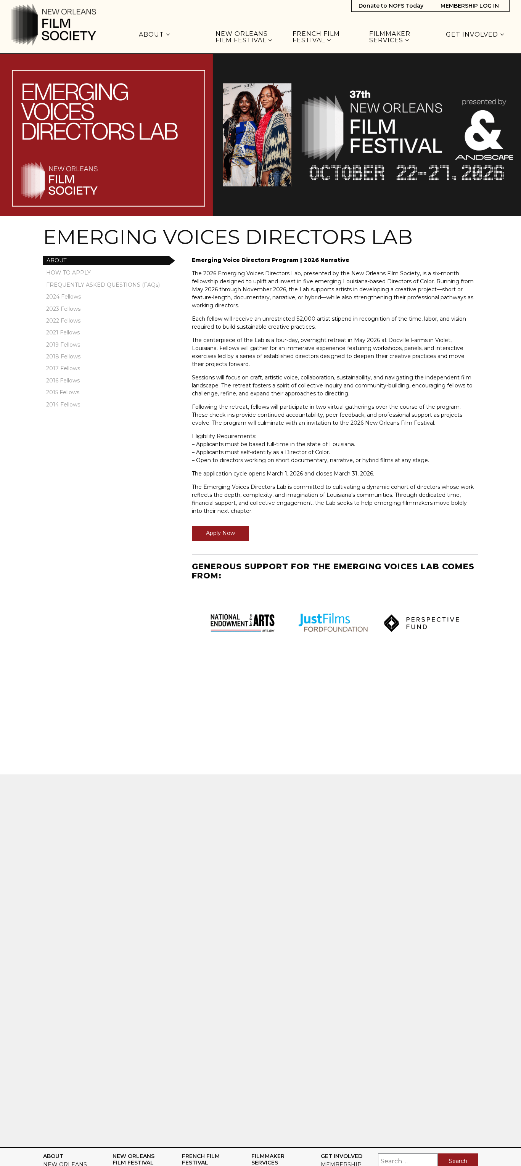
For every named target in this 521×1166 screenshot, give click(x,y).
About (152, 34)
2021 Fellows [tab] (63, 332)
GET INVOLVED (473, 34)
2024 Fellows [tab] (63, 296)
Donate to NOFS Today (391, 5)
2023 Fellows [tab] (63, 308)
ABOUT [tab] (56, 260)
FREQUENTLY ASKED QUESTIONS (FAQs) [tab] (103, 284)
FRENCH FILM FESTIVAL (316, 37)
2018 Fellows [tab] (63, 356)
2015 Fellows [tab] (62, 392)
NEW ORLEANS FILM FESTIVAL (241, 37)
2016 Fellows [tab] (63, 380)
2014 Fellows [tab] (63, 404)
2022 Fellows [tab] (63, 320)
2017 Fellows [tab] (63, 368)
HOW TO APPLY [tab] (68, 272)
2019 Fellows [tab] (63, 344)
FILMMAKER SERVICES (389, 37)
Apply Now (220, 533)
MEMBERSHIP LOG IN (470, 5)
